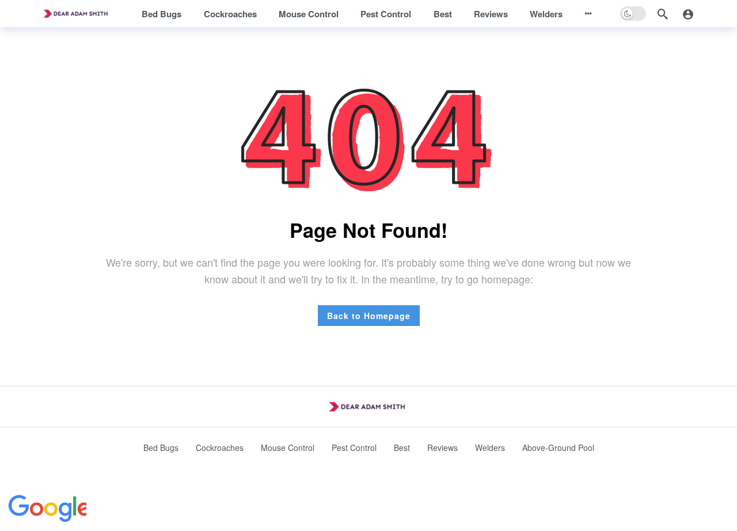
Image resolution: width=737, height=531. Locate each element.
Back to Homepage (369, 315)
